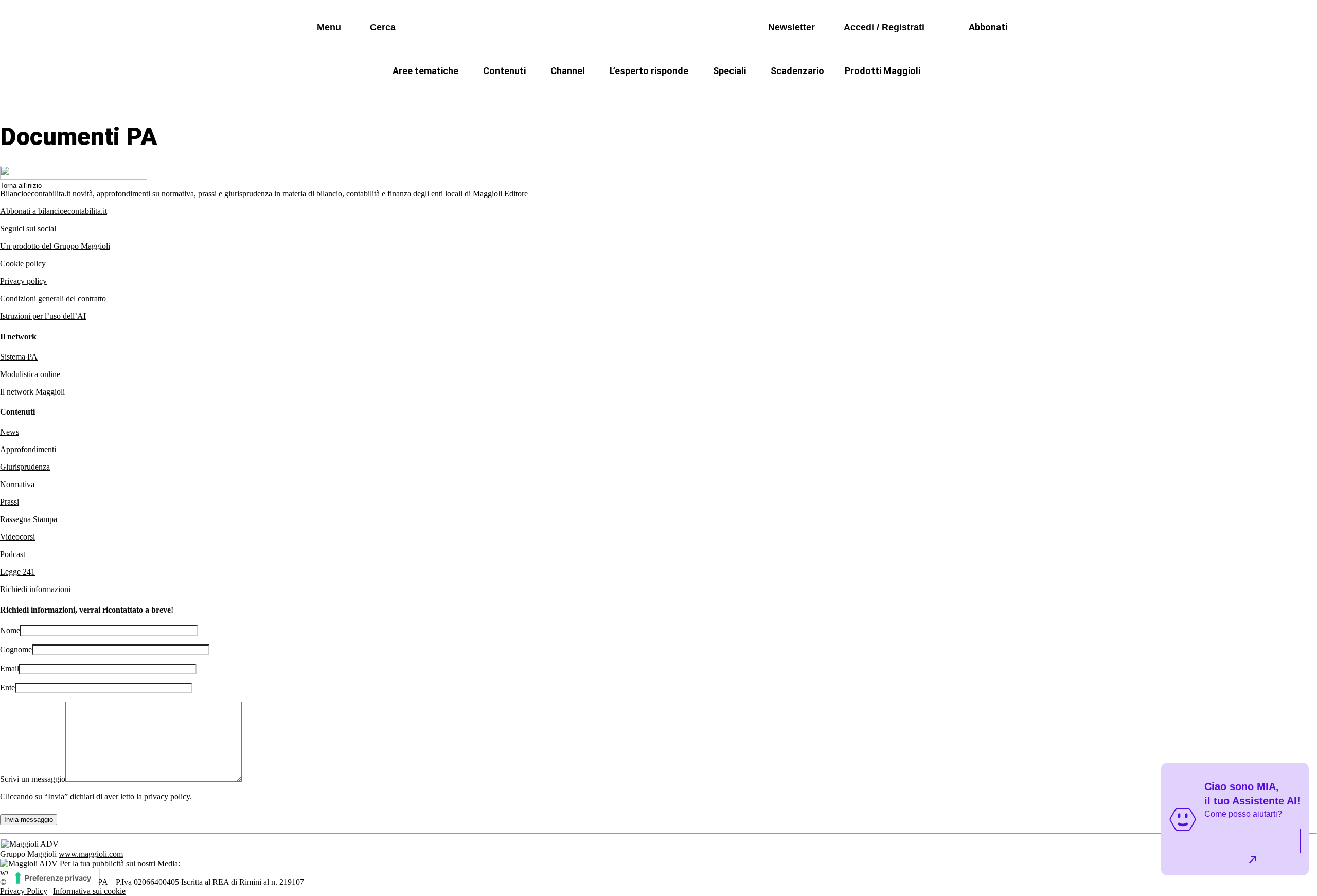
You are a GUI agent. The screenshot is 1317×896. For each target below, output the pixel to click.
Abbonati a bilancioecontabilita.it (53, 211)
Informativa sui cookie (89, 891)
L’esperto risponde (649, 70)
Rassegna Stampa (28, 519)
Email (9, 668)
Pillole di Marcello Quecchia (767, 95)
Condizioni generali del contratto (53, 298)
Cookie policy (23, 263)
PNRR (535, 95)
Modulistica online (30, 374)
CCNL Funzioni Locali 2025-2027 (631, 95)
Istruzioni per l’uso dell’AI (43, 316)
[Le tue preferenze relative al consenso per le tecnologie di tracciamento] (53, 878)
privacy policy (167, 796)
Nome (10, 630)
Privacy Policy (23, 891)
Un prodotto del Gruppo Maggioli (55, 246)
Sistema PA (19, 356)
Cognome (16, 649)
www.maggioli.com (91, 854)
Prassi (9, 501)
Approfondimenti (28, 449)
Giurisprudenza (25, 466)
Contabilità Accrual (463, 95)
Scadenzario (797, 70)
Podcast (12, 554)
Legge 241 (17, 571)
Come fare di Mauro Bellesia (894, 95)
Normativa (17, 484)
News (9, 431)
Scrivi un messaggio (32, 779)
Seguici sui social (28, 228)
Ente (7, 687)
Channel (567, 70)
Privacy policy (23, 281)
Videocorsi (17, 536)
